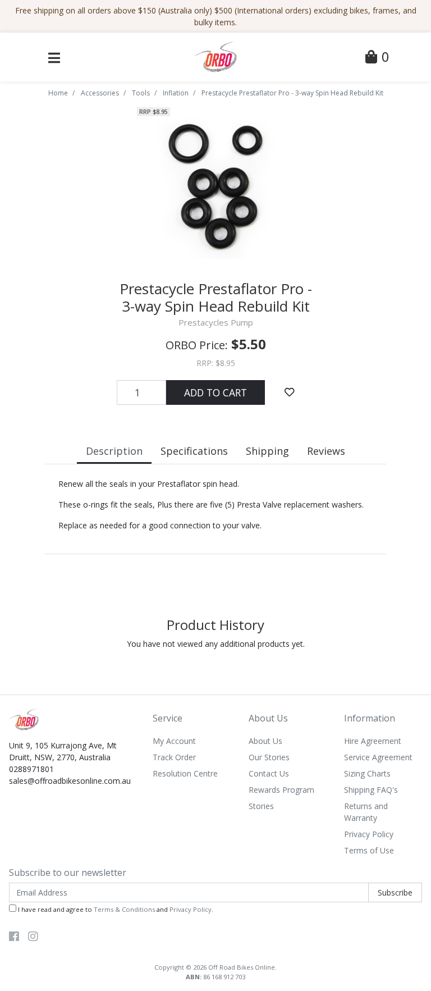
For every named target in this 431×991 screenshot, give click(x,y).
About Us (265, 741)
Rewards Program (281, 789)
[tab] (114, 452)
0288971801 (31, 769)
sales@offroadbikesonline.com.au (70, 780)
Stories (261, 806)
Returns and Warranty (366, 812)
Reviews (326, 451)
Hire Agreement (372, 741)
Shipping (267, 451)
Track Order (174, 757)
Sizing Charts (367, 773)
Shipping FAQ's (371, 789)
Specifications (194, 451)
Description (114, 451)
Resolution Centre (185, 773)
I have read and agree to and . (114, 909)
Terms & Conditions (124, 909)
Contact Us (269, 773)
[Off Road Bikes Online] (215, 56)
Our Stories (269, 757)
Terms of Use (369, 850)
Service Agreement (378, 757)
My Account (174, 741)
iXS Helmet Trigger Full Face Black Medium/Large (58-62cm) (88, 943)
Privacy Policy (368, 834)
